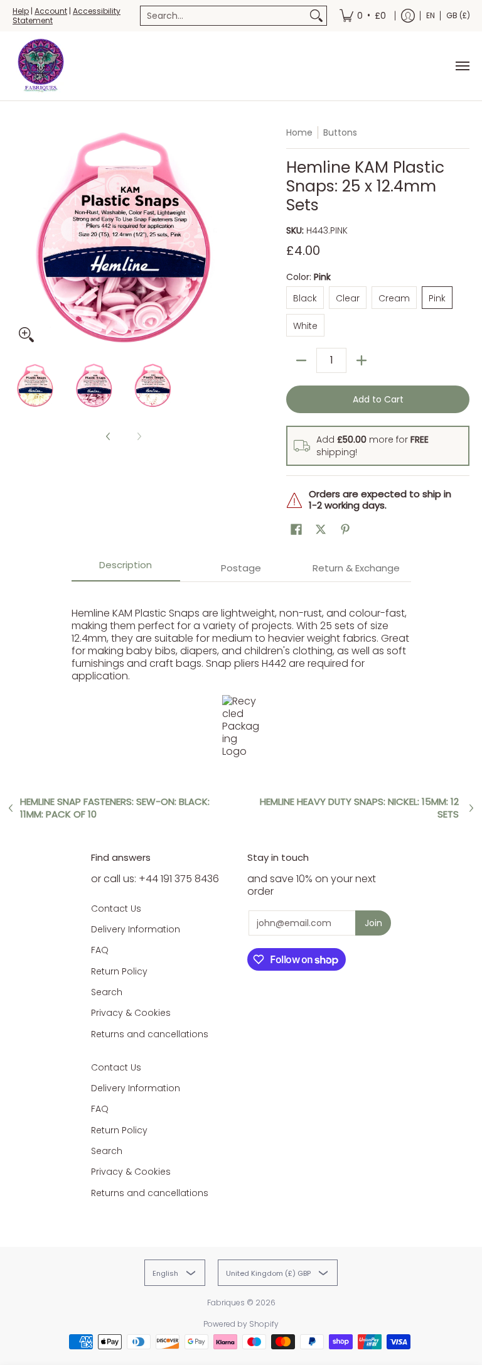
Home (299, 132)
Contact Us (116, 908)
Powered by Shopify (241, 1324)
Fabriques (226, 1302)
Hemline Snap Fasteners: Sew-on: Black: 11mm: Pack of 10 (115, 808)
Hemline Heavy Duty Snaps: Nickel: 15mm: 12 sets (359, 808)
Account (51, 11)
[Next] (226, 237)
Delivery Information (135, 929)
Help (21, 11)
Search (106, 992)
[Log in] (407, 15)
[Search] (316, 15)
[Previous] (21, 237)
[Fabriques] (41, 65)
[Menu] (461, 65)
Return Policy (119, 971)
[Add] (361, 360)
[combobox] (223, 15)
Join (373, 923)
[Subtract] (301, 360)
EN (430, 15)
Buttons (340, 132)
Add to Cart (378, 399)
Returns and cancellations (149, 1034)
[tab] (126, 568)
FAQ (100, 950)
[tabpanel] (241, 679)
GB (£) (458, 15)
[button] (296, 530)
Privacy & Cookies (131, 1012)
